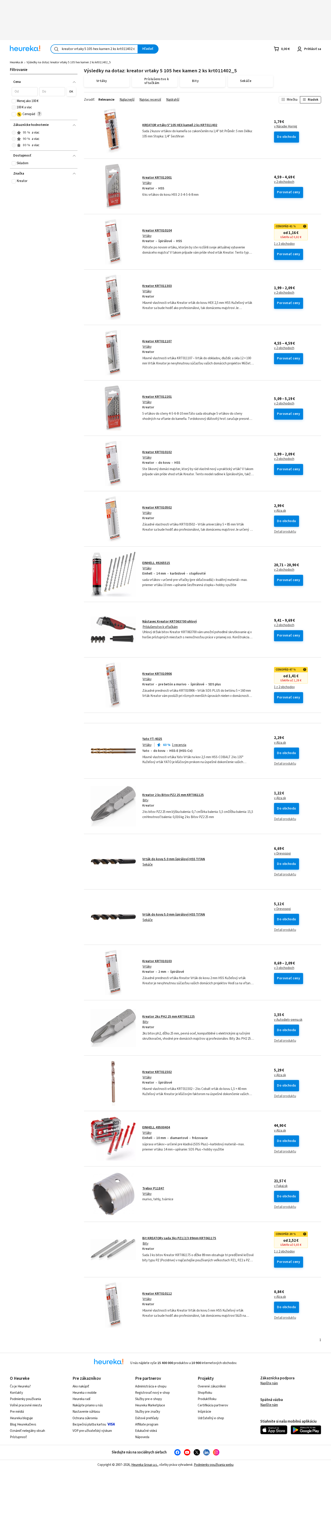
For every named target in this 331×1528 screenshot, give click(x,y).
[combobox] (94, 49)
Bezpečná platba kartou (89, 1424)
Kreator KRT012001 (157, 177)
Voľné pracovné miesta (26, 1405)
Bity (145, 800)
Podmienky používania (25, 1399)
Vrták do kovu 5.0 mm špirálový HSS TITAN (173, 859)
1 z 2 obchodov (284, 687)
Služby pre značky (147, 1411)
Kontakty (16, 1392)
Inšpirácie (204, 1411)
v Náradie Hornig (285, 126)
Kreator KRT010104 (157, 230)
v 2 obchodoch (284, 182)
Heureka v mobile (85, 1392)
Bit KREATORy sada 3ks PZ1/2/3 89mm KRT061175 (179, 1238)
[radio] (14, 133)
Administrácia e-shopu (150, 1386)
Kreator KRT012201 (157, 396)
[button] (25, 91)
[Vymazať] (133, 49)
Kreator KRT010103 (157, 961)
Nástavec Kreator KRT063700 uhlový (169, 621)
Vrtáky (147, 183)
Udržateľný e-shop (211, 1418)
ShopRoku (205, 1392)
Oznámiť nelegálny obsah (27, 1430)
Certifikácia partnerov (213, 1405)
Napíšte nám (269, 1383)
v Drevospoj (282, 853)
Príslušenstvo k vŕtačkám (160, 627)
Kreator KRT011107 (157, 341)
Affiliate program (146, 1424)
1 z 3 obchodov (284, 244)
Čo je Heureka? (20, 1386)
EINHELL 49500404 (156, 1127)
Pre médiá (17, 1411)
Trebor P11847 (153, 1188)
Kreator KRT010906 (157, 673)
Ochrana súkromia (85, 1418)
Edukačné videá (146, 1430)
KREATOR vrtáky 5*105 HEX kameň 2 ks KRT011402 (179, 125)
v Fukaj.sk (281, 1186)
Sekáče (148, 864)
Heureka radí (81, 1399)
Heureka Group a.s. (144, 1464)
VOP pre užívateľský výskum (92, 1430)
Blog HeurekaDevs (23, 1424)
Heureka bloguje (21, 1418)
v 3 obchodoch (284, 968)
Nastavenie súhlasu (86, 1411)
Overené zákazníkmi (212, 1386)
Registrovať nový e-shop (152, 1392)
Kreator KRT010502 (157, 507)
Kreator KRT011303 (157, 286)
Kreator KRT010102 (157, 452)
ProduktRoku (207, 1399)
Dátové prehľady (147, 1418)
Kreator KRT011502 (157, 1072)
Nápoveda (142, 1437)
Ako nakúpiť (81, 1386)
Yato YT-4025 (152, 739)
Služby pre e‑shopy (148, 1399)
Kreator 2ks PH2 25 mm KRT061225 (168, 1016)
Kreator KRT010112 (157, 1293)
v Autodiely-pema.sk (288, 1020)
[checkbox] (14, 101)
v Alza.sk (280, 511)
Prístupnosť (18, 1437)
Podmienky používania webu (214, 1464)
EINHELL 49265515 (156, 563)
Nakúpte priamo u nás (88, 1405)
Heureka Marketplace (150, 1405)
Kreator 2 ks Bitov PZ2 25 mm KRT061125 (173, 795)
